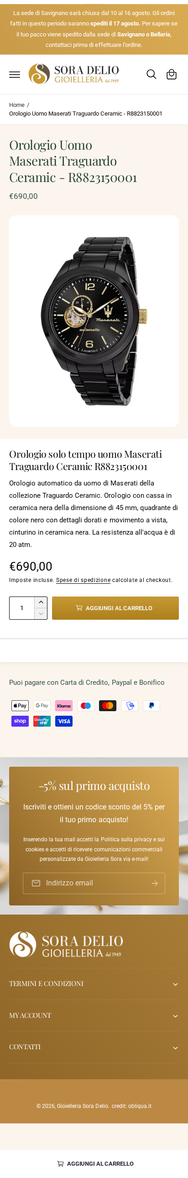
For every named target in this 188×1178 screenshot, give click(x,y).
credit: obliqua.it (131, 1106)
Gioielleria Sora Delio (82, 1106)
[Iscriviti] (155, 883)
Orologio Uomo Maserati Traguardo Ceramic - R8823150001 (85, 113)
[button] (15, 74)
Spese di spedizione (83, 580)
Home (17, 104)
